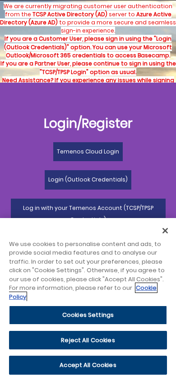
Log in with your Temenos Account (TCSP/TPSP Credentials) (88, 213)
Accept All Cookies (88, 365)
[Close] (165, 231)
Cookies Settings (88, 315)
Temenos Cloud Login (88, 151)
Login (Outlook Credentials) (88, 179)
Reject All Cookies (88, 340)
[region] (88, 299)
